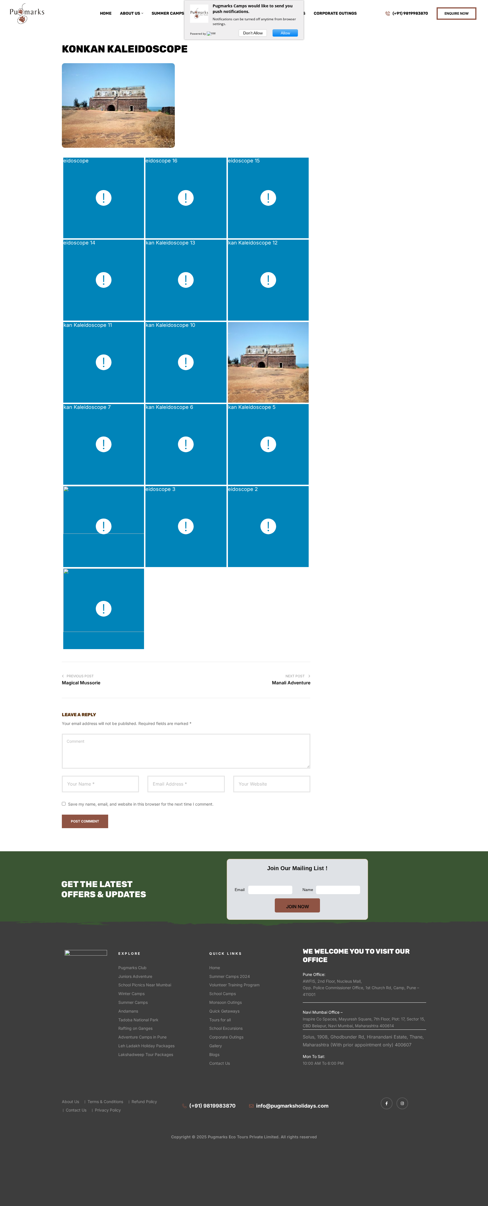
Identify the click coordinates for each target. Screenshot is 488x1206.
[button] (456, 13)
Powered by (198, 34)
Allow (285, 33)
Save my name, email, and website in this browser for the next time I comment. (140, 804)
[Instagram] (402, 1103)
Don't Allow (253, 33)
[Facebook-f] (387, 1103)
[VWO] (212, 34)
